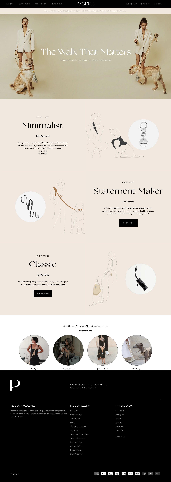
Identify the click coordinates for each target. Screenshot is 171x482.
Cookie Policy (76, 442)
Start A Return (76, 454)
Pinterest (120, 426)
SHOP (9, 4)
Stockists (74, 430)
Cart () (159, 4)
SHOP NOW (128, 223)
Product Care (76, 414)
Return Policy (76, 450)
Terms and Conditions (80, 434)
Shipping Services (78, 426)
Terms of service (77, 438)
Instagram (120, 414)
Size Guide (75, 418)
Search (145, 4)
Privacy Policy (76, 446)
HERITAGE (41, 4)
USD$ (119, 437)
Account (131, 4)
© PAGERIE (14, 474)
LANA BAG (24, 4)
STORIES (57, 4)
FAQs (72, 422)
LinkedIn (119, 422)
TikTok (118, 418)
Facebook (120, 410)
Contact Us (75, 410)
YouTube (119, 430)
